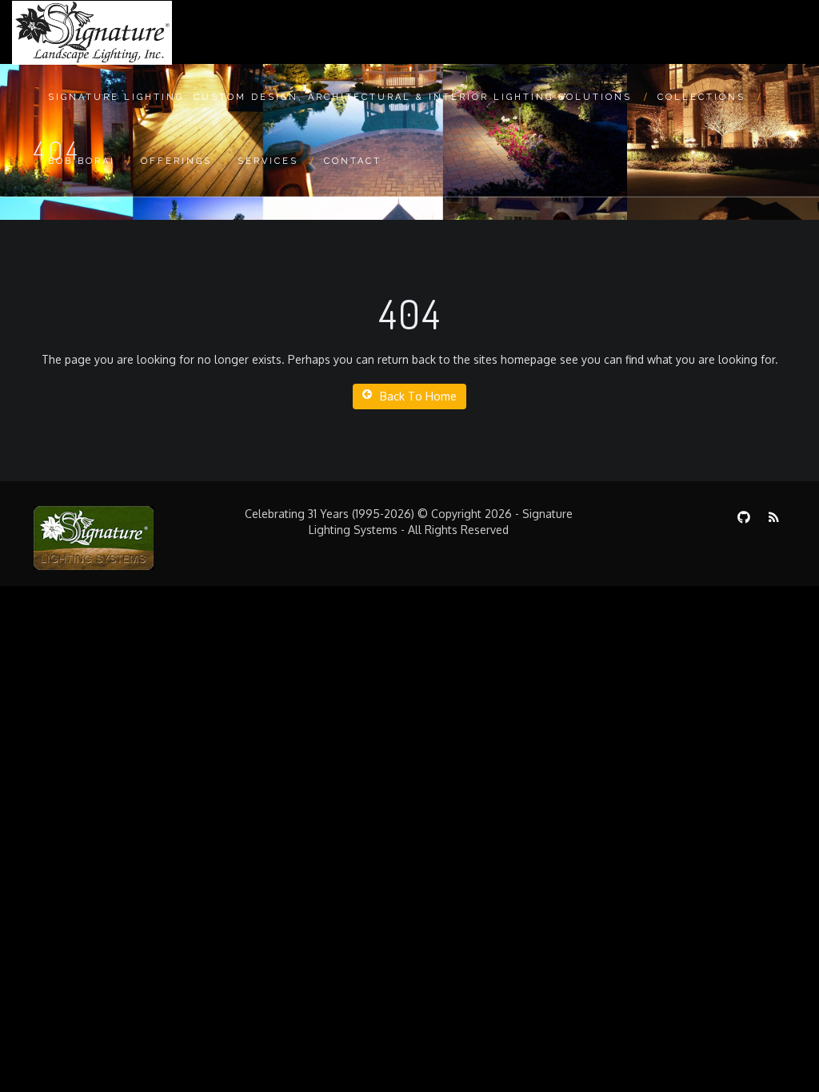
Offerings (176, 161)
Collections (701, 97)
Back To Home (418, 396)
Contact (353, 161)
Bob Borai (81, 161)
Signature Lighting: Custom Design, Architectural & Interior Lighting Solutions (340, 97)
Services (268, 161)
